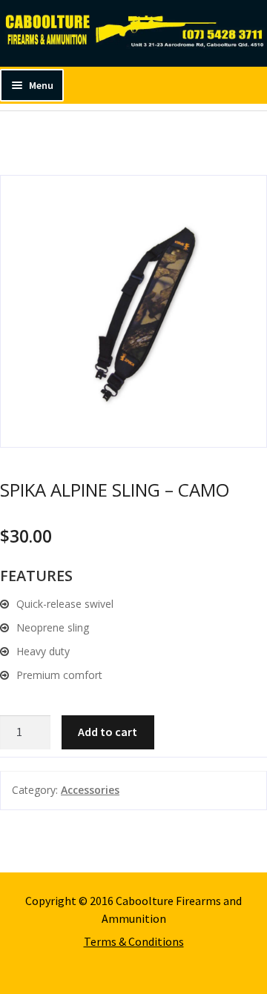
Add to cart (107, 731)
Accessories (90, 790)
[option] (133, 311)
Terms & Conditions (134, 941)
